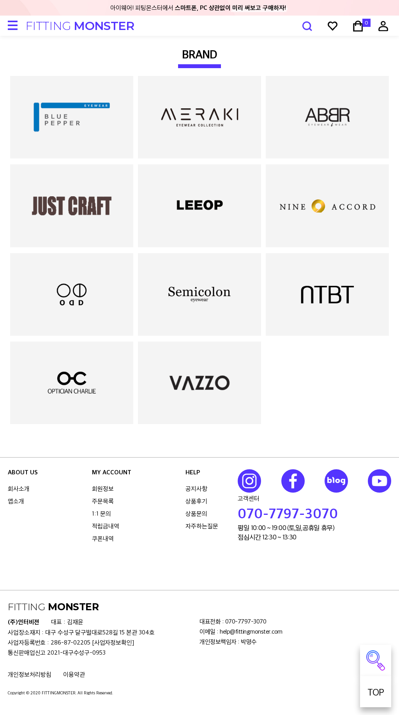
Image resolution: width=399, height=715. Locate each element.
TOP (375, 692)
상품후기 (196, 501)
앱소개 (16, 501)
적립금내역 (105, 526)
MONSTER (79, 26)
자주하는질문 (201, 526)
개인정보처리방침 (29, 674)
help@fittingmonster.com (251, 631)
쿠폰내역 (103, 538)
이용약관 (74, 674)
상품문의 (196, 513)
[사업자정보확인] (113, 642)
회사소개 (19, 488)
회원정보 (103, 488)
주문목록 (103, 501)
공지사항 (196, 488)
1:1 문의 (101, 513)
